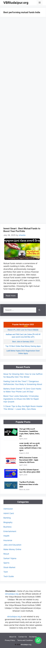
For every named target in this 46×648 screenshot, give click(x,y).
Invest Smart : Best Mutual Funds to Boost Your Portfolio (21, 229)
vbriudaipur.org (11, 594)
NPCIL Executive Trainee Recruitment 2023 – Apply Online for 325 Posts (28, 460)
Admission (8, 509)
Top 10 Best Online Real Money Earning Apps (23, 346)
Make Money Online (12, 549)
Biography (7, 522)
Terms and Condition (25, 640)
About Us (12, 637)
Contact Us (22, 637)
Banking (7, 518)
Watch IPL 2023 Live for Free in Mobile (23, 330)
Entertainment (9, 531)
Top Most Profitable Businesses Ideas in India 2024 (28, 484)
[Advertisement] (23, 121)
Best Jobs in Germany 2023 (23, 342)
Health (6, 536)
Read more (11, 296)
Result (6, 554)
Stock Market (9, 567)
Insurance (7, 540)
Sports (6, 563)
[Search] (39, 310)
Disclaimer (33, 637)
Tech (5, 572)
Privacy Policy (10, 640)
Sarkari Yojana (9, 558)
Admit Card (8, 513)
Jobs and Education (12, 545)
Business (7, 527)
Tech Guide (8, 576)
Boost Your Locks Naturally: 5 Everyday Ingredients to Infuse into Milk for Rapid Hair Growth (21, 399)
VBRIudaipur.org (15, 3)
